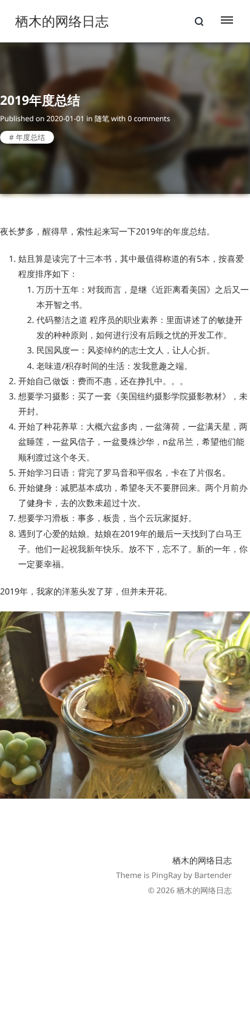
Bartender (213, 875)
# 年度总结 (27, 137)
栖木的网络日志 (202, 861)
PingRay (166, 875)
